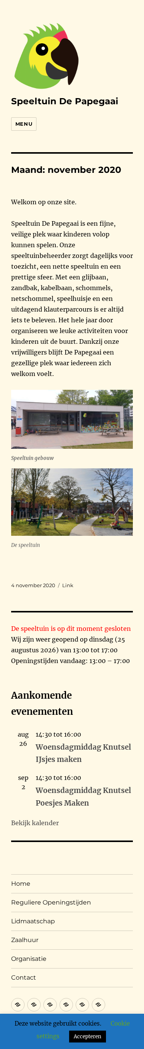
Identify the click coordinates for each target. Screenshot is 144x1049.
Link (67, 585)
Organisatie (28, 958)
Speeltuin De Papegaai (64, 101)
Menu (23, 124)
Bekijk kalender (35, 823)
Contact (23, 977)
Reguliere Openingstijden (51, 902)
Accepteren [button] (87, 1036)
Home (20, 883)
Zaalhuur (24, 940)
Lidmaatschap (33, 921)
